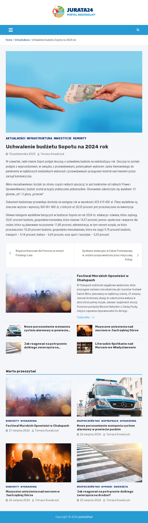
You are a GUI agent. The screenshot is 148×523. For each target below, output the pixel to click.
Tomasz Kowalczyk (52, 154)
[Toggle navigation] (11, 30)
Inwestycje (62, 138)
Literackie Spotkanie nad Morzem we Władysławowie (115, 345)
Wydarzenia (29, 421)
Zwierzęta (121, 486)
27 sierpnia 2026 (19, 430)
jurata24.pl (85, 517)
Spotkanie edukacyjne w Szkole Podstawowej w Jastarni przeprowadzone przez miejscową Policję (107, 255)
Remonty (79, 138)
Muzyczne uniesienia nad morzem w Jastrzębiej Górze (117, 328)
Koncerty (12, 421)
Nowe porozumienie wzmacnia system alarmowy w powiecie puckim (47, 330)
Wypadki (106, 486)
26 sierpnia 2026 (90, 434)
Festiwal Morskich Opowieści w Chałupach (37, 425)
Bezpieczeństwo (88, 421)
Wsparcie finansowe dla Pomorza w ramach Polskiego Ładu (40, 253)
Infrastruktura (39, 138)
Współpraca (110, 421)
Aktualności (15, 138)
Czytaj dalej (83, 317)
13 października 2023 (22, 154)
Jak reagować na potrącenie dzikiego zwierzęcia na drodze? (45, 347)
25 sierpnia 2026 (90, 500)
